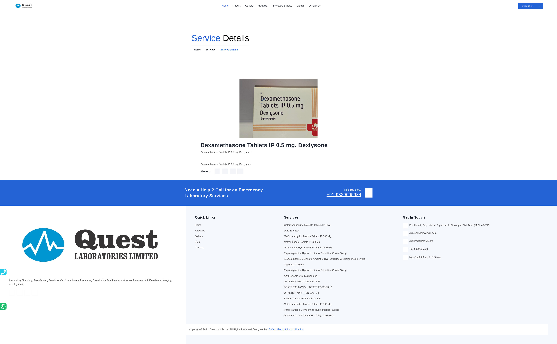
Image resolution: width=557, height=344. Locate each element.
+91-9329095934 (344, 194)
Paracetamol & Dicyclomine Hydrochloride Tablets (311, 310)
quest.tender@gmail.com (423, 233)
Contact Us (315, 5)
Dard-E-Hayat (291, 230)
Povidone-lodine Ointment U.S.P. (302, 298)
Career (300, 5)
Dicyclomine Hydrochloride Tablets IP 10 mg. (308, 247)
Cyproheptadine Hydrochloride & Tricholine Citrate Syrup (315, 253)
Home (225, 5)
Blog (197, 242)
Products (262, 5)
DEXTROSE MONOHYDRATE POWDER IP (308, 287)
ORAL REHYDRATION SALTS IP (302, 281)
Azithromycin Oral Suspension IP (302, 276)
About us (200, 230)
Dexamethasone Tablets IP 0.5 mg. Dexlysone (309, 315)
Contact (199, 247)
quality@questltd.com (421, 241)
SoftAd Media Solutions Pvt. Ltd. (286, 329)
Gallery (249, 5)
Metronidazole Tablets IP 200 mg (302, 242)
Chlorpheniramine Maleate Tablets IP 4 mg (307, 225)
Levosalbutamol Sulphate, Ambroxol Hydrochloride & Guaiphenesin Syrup (324, 259)
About (236, 5)
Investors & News (282, 5)
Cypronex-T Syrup (294, 264)
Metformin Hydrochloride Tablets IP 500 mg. (308, 236)
